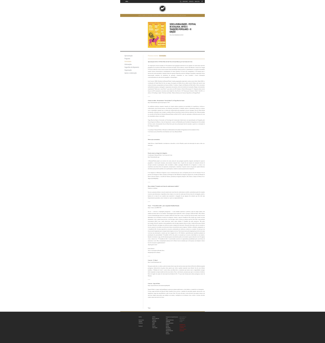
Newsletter (197, 1)
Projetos (167, 324)
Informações (128, 64)
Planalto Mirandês (169, 330)
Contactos (191, 1)
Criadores (156, 15)
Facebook (141, 326)
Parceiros (168, 333)
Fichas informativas (169, 323)
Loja (167, 318)
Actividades (127, 61)
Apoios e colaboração (130, 73)
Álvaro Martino (182, 318)
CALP (171, 15)
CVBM (167, 15)
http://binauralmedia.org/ (153, 157)
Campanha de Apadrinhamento (172, 316)
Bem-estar (162, 15)
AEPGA (127, 1)
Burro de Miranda (147, 15)
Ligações (140, 321)
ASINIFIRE (168, 321)
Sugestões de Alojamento (131, 67)
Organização (128, 70)
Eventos (175, 15)
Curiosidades (168, 329)
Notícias (167, 326)
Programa (127, 59)
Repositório (168, 327)
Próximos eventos (153, 56)
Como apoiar (182, 15)
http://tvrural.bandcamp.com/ (154, 262)
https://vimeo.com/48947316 (154, 207)
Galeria (167, 332)
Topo (149, 308)
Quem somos (185, 1)
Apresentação (128, 56)
